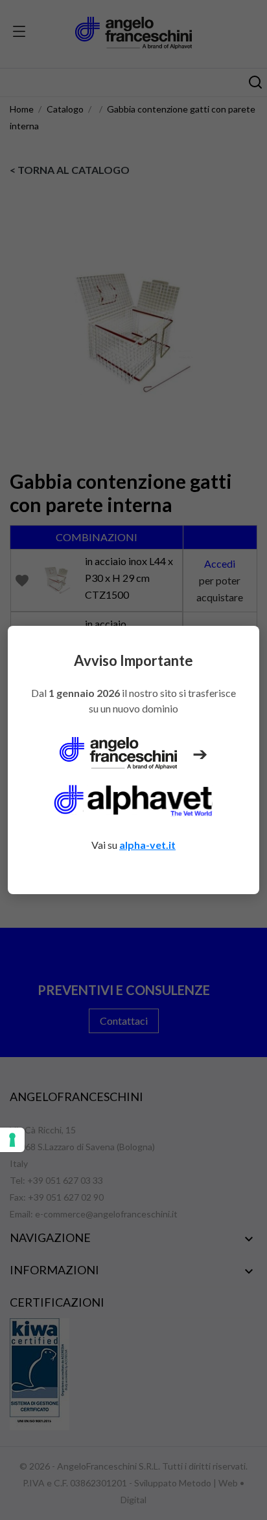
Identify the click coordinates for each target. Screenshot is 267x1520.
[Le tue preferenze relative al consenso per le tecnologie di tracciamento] (12, 1140)
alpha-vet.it (147, 845)
